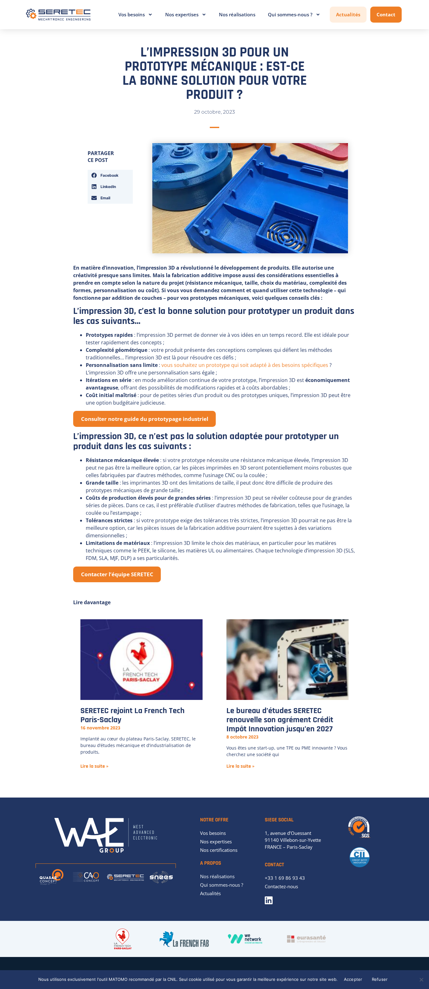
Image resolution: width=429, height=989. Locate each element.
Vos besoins (131, 14)
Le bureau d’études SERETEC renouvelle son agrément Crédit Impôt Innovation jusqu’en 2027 (279, 720)
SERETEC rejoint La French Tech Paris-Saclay (132, 715)
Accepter (353, 979)
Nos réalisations (237, 14)
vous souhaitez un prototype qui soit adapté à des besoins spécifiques (244, 365)
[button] (110, 175)
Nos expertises (181, 14)
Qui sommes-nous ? (290, 14)
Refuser (380, 979)
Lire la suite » (94, 766)
